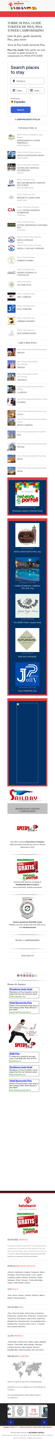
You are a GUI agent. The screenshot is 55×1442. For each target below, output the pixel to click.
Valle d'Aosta (18, 1283)
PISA (19, 435)
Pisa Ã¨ (33, 1324)
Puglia (39, 1277)
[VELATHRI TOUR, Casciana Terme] (27, 606)
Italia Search (47, 1427)
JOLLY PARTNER (24, 309)
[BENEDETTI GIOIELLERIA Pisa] (11, 197)
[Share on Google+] (24, 975)
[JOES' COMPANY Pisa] (11, 296)
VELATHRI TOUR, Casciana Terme (27, 623)
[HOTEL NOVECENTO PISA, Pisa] (27, 535)
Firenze (21, 1295)
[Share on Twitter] (33, 975)
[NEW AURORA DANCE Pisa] (11, 333)
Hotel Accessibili (25, 1350)
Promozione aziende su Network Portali (27, 511)
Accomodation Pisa (38, 1321)
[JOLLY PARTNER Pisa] (11, 309)
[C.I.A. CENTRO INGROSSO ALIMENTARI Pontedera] (11, 210)
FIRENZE (21, 367)
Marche (25, 1277)
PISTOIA (20, 447)
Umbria (10, 1283)
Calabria (27, 1272)
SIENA (20, 471)
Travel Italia (18, 1345)
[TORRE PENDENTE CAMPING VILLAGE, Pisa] (27, 569)
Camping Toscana (14, 1347)
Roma (15, 1295)
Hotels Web (12, 1342)
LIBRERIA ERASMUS (26, 321)
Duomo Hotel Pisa (18, 1327)
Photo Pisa (32, 1316)
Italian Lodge (33, 1342)
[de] (29, 8)
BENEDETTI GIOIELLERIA (28, 198)
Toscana (24, 1280)
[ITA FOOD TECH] (11, 284)
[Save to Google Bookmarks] (21, 975)
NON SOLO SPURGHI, (27, 657)
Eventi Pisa (40, 1313)
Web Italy (38, 1345)
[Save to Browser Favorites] (36, 975)
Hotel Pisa (41, 1319)
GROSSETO (22, 380)
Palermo (35, 1295)
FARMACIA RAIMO (25, 261)
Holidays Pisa (12, 1324)
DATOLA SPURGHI (25, 240)
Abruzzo (11, 1272)
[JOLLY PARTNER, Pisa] (27, 674)
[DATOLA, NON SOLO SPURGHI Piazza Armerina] (11, 248)
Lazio (34, 1275)
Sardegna (11, 1280)
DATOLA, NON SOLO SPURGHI (30, 248)
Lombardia (11, 1277)
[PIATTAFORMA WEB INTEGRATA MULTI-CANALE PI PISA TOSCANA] (20, 1411)
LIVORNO (21, 402)
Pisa (9, 1295)
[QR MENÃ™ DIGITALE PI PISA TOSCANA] (46, 1411)
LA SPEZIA (22, 392)
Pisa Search (21, 1319)
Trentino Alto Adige (35, 1280)
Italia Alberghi (29, 1345)
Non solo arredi (37, 1350)
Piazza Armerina (19, 1298)
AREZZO (21, 353)
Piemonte (32, 1277)
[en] (18, 8)
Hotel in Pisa (31, 1319)
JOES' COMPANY (24, 297)
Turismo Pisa (42, 1316)
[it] (13, 8)
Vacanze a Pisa (24, 1324)
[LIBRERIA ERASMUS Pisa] (11, 321)
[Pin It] (30, 975)
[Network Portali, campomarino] (27, 494)
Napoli (9, 1298)
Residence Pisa (24, 1321)
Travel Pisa (11, 1319)
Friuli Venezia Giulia (23, 1275)
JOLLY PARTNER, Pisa (27, 691)
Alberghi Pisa (12, 1321)
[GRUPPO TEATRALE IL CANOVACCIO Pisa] (11, 272)
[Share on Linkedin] (27, 975)
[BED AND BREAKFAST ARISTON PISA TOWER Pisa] (11, 182)
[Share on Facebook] (18, 975)
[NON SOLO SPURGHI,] (27, 640)
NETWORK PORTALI (36, 1433)
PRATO (20, 459)
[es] (34, 8)
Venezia (28, 1295)
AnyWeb (6, 1427)
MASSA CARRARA (25, 425)
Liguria (39, 1275)
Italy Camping (27, 1347)
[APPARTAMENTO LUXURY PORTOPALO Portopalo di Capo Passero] (11, 137)
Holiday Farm (23, 1342)
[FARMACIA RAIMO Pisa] (11, 260)
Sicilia (18, 1280)
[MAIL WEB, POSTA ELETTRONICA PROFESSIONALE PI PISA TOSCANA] (33, 1411)
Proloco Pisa (29, 1313)
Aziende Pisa (22, 1316)
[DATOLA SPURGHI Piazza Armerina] (11, 239)
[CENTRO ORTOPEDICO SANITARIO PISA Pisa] (11, 225)
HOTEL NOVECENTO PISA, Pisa (27, 552)
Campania (35, 1272)
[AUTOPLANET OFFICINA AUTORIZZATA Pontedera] (11, 167)
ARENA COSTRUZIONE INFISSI (30, 155)
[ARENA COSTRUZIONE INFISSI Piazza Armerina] (11, 155)
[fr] (23, 8)
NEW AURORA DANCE (26, 333)
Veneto (27, 1283)
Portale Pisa (11, 1316)
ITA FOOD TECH (24, 285)
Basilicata (18, 1272)
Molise (19, 1277)
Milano (41, 1295)
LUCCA (20, 414)
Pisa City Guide (18, 1313)
